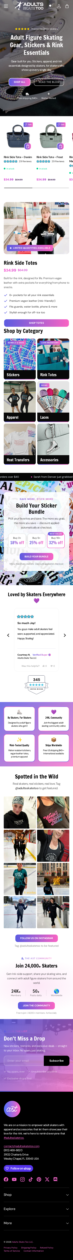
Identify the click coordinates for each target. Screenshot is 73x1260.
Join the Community (36, 1005)
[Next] (64, 635)
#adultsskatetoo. (14, 1138)
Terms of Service (12, 1251)
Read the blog (49, 82)
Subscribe (56, 1061)
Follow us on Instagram (36, 938)
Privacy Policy (10, 1247)
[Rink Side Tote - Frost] (51, 136)
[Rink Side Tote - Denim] (18, 136)
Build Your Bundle (36, 556)
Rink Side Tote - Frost (49, 157)
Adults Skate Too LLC (22, 1242)
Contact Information (34, 1251)
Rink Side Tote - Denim (18, 157)
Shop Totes (36, 323)
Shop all (19, 82)
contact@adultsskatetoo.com (21, 1146)
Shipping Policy (28, 1247)
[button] (67, 6)
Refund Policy (46, 1247)
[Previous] (8, 635)
